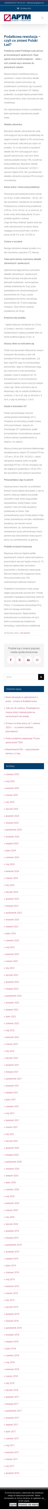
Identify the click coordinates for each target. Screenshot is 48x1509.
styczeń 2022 (12, 1058)
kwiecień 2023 (12, 954)
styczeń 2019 (12, 1307)
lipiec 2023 (11, 933)
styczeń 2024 (12, 892)
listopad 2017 (12, 1404)
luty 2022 (10, 1051)
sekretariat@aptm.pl (35, 3)
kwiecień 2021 (12, 1120)
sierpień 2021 (12, 1092)
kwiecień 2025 (12, 788)
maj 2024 (10, 864)
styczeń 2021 (12, 1141)
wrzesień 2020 (12, 1168)
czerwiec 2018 (12, 1355)
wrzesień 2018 (12, 1334)
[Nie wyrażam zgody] (44, 1499)
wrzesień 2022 (12, 1002)
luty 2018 (10, 1383)
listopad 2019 (12, 1238)
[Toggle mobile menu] (42, 17)
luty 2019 (10, 1300)
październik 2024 (14, 829)
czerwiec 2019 (12, 1272)
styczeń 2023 (12, 975)
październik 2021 (14, 1078)
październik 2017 (14, 1411)
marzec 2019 (12, 1293)
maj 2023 (10, 947)
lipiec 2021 (11, 1099)
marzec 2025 (12, 795)
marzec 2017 (12, 1459)
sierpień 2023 (12, 926)
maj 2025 (10, 781)
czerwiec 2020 (12, 1189)
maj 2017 (10, 1445)
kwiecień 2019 (12, 1286)
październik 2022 (14, 996)
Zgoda (13, 1504)
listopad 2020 (12, 1155)
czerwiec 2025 (12, 774)
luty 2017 (10, 1466)
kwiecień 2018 (12, 1369)
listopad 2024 (12, 823)
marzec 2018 (12, 1376)
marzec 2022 (12, 1044)
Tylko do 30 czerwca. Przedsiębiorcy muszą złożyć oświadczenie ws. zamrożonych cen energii (23, 712)
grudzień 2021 (12, 1065)
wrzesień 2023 (12, 919)
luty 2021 (10, 1134)
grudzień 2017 (12, 1397)
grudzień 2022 (12, 982)
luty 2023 (10, 968)
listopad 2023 (12, 906)
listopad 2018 (12, 1321)
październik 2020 (14, 1161)
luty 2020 (10, 1217)
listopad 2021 (12, 1072)
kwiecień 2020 (12, 1203)
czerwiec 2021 (12, 1106)
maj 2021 (10, 1113)
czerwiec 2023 (12, 940)
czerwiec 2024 (12, 857)
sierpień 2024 (12, 843)
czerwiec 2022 (12, 1023)
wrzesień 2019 (12, 1251)
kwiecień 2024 (12, 871)
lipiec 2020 (11, 1182)
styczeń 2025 (12, 809)
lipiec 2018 (11, 1348)
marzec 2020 (12, 1210)
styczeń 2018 (12, 1390)
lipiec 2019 (11, 1265)
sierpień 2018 (12, 1341)
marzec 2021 (12, 1127)
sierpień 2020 (12, 1175)
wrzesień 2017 (12, 1418)
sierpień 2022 (12, 1009)
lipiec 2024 (11, 850)
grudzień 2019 (12, 1231)
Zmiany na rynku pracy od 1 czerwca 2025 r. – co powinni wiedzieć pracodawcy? (23, 727)
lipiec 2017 (11, 1431)
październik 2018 (14, 1328)
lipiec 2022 (11, 1016)
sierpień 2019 (12, 1258)
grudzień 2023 (12, 899)
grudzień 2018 (12, 1314)
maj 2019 (10, 1279)
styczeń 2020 (12, 1224)
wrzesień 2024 (12, 836)
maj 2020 (10, 1196)
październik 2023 (14, 912)
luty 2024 (10, 885)
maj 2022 (10, 1030)
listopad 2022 (12, 989)
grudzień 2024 (12, 816)
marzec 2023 (12, 961)
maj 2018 (10, 1362)
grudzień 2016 (12, 1473)
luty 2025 (10, 802)
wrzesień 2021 (12, 1085)
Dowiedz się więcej (28, 1504)
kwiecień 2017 (12, 1452)
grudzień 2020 (12, 1148)
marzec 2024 (12, 878)
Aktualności (25, 633)
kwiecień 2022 (12, 1037)
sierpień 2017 (12, 1424)
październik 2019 (14, 1245)
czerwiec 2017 (12, 1438)
